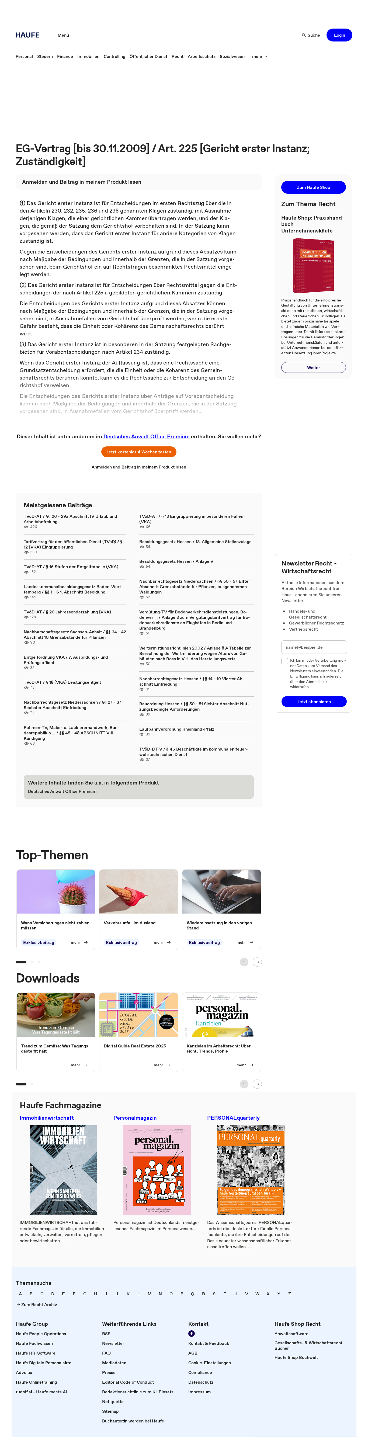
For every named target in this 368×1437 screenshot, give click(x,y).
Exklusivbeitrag (38, 942)
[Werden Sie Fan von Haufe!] (191, 1333)
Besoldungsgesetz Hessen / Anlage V (176, 561)
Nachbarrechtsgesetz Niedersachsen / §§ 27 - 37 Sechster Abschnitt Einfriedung (72, 704)
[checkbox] (285, 661)
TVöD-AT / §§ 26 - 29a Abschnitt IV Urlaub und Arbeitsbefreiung (70, 518)
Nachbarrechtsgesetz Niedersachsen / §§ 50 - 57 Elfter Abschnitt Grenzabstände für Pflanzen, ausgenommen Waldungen (194, 586)
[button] (339, 35)
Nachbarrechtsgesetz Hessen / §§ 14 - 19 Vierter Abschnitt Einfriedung (191, 681)
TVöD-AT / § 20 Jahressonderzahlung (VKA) (67, 612)
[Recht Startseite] (29, 35)
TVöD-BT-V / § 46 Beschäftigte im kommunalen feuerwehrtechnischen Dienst (193, 751)
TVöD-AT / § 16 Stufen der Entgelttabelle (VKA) (71, 566)
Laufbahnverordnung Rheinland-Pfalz (176, 729)
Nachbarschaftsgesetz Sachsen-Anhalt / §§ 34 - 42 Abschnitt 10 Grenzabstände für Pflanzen (75, 634)
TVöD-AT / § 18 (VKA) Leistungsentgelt (62, 682)
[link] (24, 56)
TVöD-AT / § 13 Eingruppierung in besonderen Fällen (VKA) (191, 518)
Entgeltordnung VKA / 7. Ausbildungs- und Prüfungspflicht (66, 659)
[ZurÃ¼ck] (244, 962)
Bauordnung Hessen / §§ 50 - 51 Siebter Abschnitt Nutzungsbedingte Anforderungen (194, 706)
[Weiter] (257, 962)
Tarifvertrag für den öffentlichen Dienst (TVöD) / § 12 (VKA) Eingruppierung (73, 544)
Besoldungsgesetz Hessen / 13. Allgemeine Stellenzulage (195, 541)
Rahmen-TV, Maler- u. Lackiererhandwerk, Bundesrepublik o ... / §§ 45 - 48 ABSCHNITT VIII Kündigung (71, 733)
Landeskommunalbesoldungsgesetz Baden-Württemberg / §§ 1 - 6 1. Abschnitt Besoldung (73, 589)
